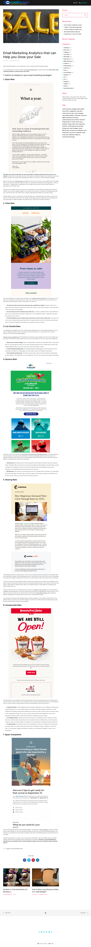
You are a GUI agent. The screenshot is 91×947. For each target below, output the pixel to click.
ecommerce (84, 115)
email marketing (15, 848)
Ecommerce (66, 63)
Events (65, 70)
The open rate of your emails (10, 174)
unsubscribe (65, 132)
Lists (64, 76)
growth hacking (79, 126)
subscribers (79, 111)
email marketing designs (68, 136)
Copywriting (66, 54)
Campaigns (66, 52)
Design (64, 121)
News (14, 894)
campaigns (74, 109)
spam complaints (44, 829)
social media (75, 117)
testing (83, 132)
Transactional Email (68, 88)
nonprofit (78, 132)
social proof (65, 134)
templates (71, 115)
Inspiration (66, 74)
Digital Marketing (67, 61)
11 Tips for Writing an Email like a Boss (73, 29)
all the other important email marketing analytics (34, 454)
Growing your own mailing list (10, 337)
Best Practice (66, 49)
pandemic (64, 124)
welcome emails (75, 121)
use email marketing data (30, 69)
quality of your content (40, 589)
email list (76, 119)
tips (68, 128)
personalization (79, 130)
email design (71, 126)
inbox (72, 113)
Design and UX (66, 58)
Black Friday (65, 130)
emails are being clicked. (38, 298)
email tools (82, 119)
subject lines (75, 124)
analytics (8, 848)
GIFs (85, 130)
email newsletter (66, 113)
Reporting (65, 81)
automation (77, 115)
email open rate (19, 181)
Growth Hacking (43, 894)
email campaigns (79, 113)
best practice (72, 132)
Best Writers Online (12, 346)
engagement (73, 111)
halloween (77, 134)
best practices (65, 111)
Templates (65, 83)
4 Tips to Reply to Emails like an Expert (73, 25)
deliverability (80, 109)
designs (70, 124)
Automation (66, 47)
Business (68, 121)
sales (21, 848)
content (80, 128)
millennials (72, 134)
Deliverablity (66, 56)
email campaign (74, 128)
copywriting (65, 115)
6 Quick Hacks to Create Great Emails (72, 34)
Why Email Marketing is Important (72, 31)
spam (81, 121)
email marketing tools (68, 119)
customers (72, 130)
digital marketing (66, 117)
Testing (65, 86)
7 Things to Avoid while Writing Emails (73, 27)
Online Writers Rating (41, 593)
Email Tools (66, 67)
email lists (64, 126)
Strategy (64, 128)
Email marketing (14, 60)
